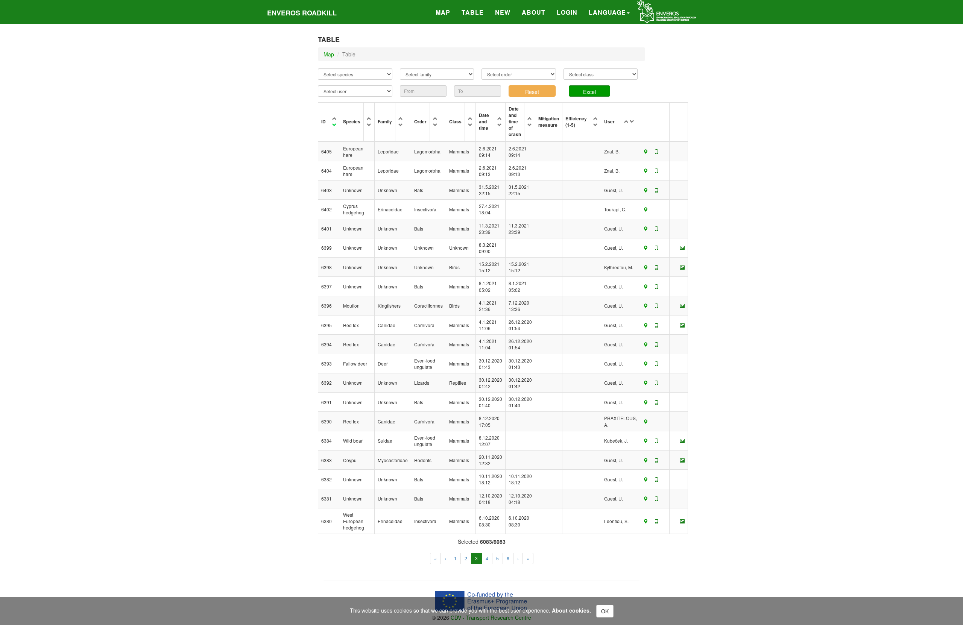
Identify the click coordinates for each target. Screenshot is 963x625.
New (502, 12)
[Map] (645, 151)
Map (443, 12)
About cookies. (571, 610)
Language (607, 12)
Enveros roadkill (302, 13)
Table (473, 12)
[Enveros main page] (666, 11)
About (533, 12)
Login (567, 12)
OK (605, 611)
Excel (589, 92)
